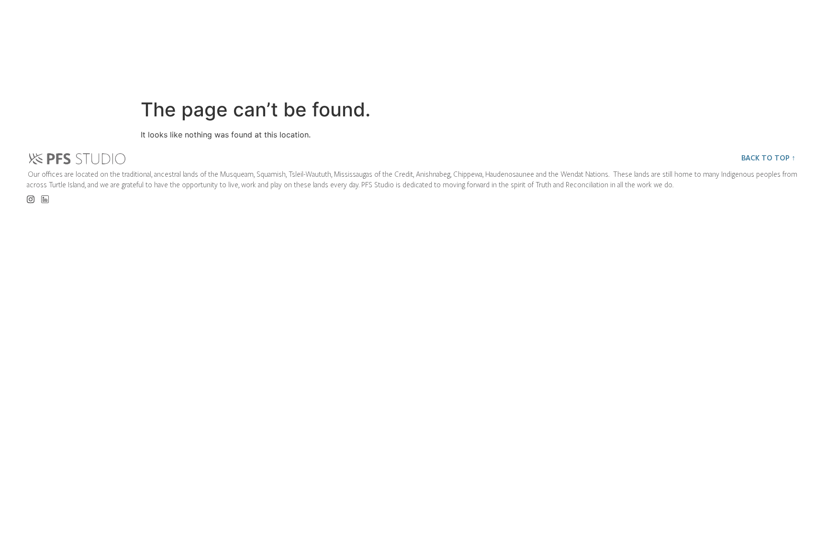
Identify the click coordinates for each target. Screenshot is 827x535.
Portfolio (480, 41)
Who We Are (297, 41)
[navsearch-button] (792, 41)
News (651, 41)
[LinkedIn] (44, 196)
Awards (571, 41)
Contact (732, 41)
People (390, 41)
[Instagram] (30, 196)
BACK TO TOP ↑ (768, 157)
